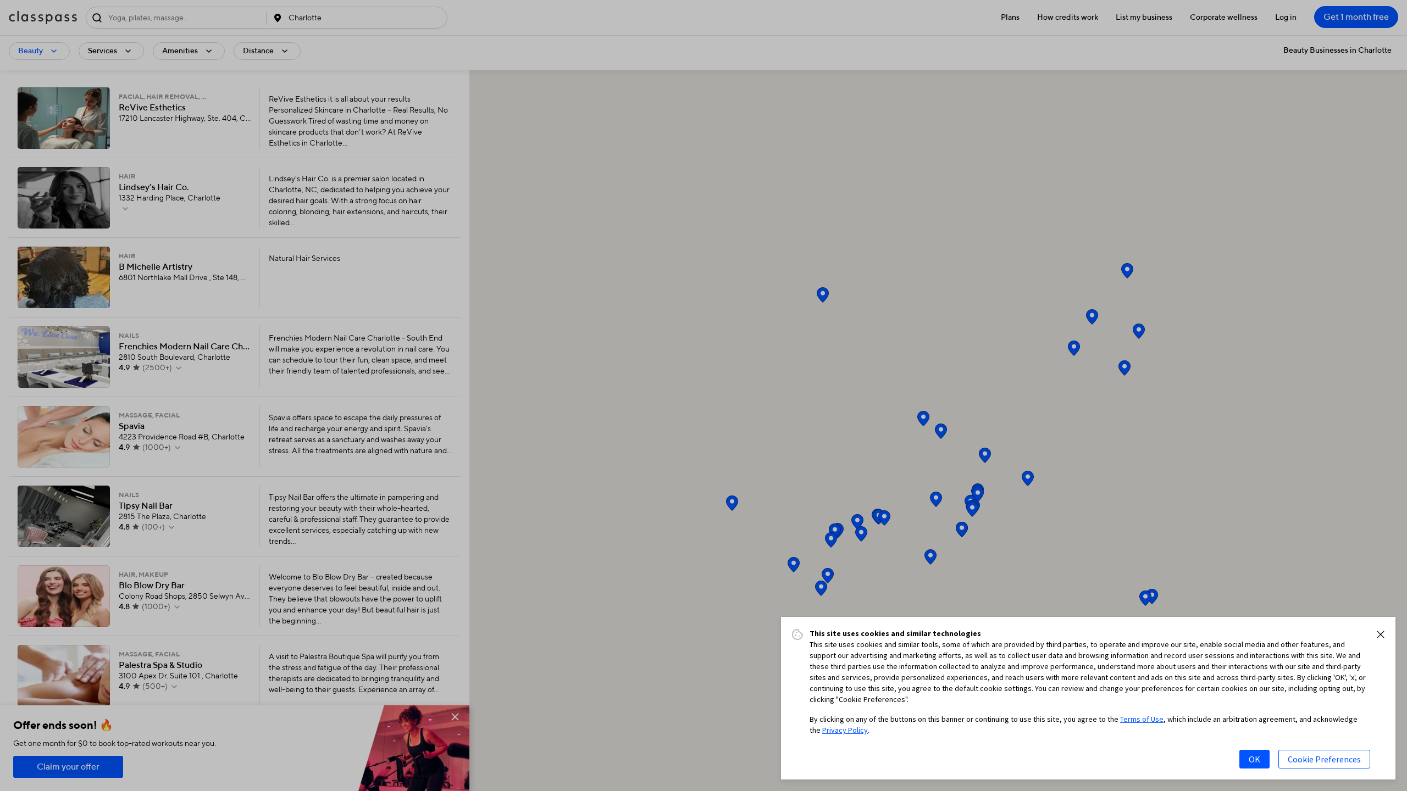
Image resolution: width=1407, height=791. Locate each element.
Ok (1254, 759)
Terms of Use (1142, 719)
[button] (1380, 634)
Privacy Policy (845, 730)
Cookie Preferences (1324, 759)
